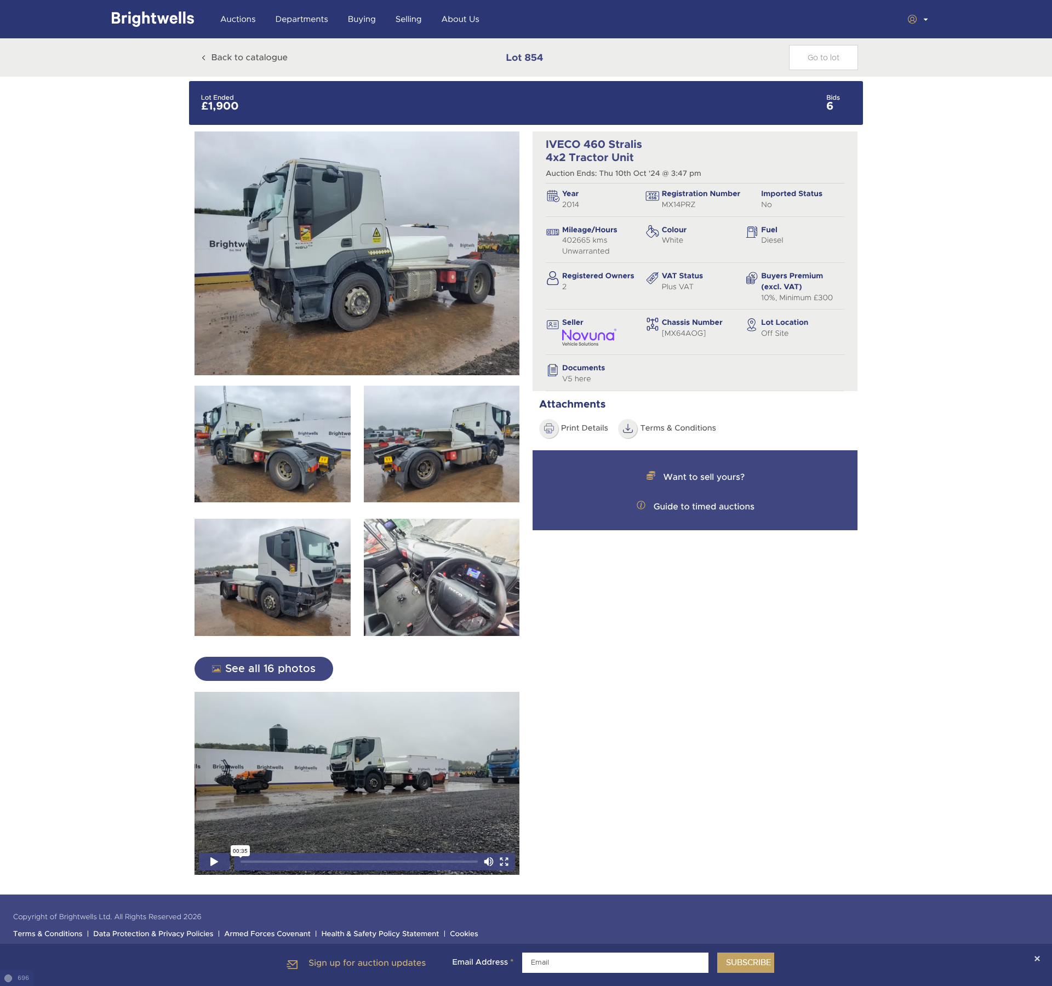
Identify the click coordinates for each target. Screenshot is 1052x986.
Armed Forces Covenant (267, 934)
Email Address (482, 962)
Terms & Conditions (678, 428)
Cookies (464, 934)
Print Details (584, 428)
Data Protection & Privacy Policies (153, 934)
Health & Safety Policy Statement (380, 934)
